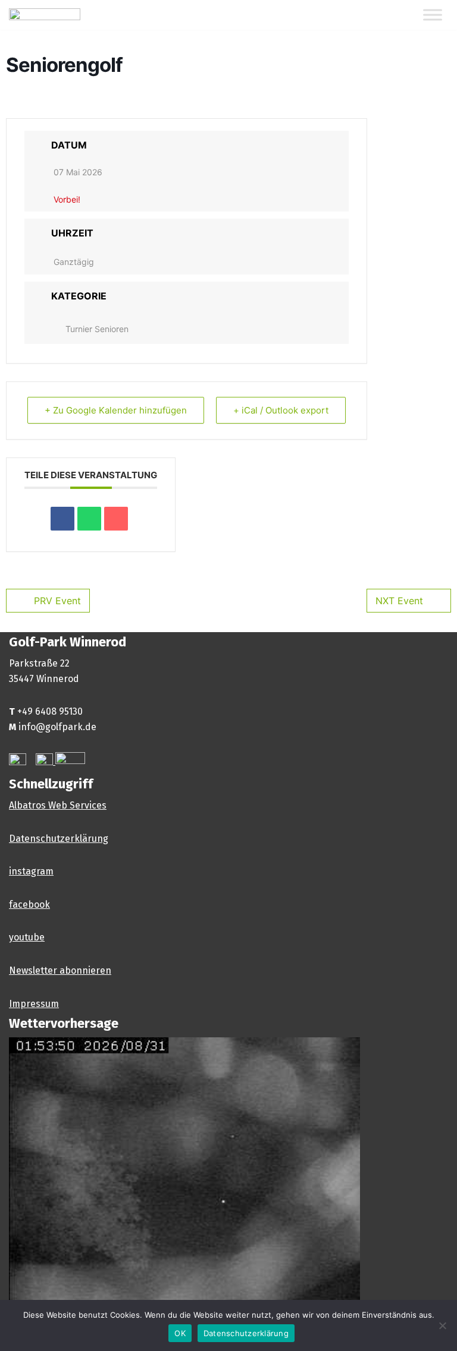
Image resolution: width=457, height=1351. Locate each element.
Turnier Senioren (97, 329)
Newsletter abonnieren (60, 970)
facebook (29, 904)
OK (180, 1333)
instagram (31, 871)
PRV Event (57, 601)
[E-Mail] (116, 519)
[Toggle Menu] (432, 15)
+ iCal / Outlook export (280, 410)
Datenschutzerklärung (58, 838)
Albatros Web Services (58, 805)
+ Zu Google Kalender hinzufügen (116, 410)
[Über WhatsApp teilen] (89, 519)
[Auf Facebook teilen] (62, 519)
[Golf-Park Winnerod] (44, 14)
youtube (27, 937)
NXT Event (399, 601)
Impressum (34, 1003)
